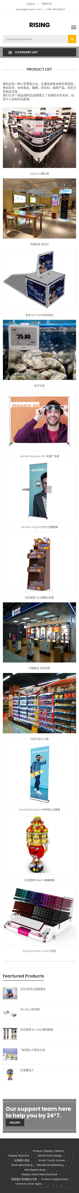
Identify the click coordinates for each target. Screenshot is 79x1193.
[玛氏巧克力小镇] (39, 703)
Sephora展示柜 (39, 173)
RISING (39, 24)
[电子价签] (39, 350)
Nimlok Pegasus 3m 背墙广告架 (39, 456)
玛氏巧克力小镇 (39, 739)
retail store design (50, 1155)
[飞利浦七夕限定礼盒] (10, 1054)
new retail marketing (50, 1165)
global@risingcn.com (29, 9)
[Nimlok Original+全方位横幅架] (39, 491)
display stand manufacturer (40, 1174)
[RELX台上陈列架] (10, 1013)
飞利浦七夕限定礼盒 (32, 1050)
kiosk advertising (22, 1165)
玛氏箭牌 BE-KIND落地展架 (36, 1030)
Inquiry (15, 1122)
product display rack (54, 1179)
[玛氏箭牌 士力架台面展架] (39, 562)
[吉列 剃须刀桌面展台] (10, 993)
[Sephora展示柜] (39, 138)
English (31, 4)
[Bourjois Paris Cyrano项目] (39, 915)
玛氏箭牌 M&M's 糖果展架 (39, 880)
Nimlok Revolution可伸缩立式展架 (39, 809)
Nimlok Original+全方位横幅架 (39, 527)
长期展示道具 (22, 1160)
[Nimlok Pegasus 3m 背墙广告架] (39, 420)
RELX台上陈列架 (30, 1009)
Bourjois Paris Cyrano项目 (39, 951)
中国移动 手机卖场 (39, 668)
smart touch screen (51, 1160)
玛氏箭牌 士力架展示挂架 (39, 597)
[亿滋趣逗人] (10, 1074)
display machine (18, 1155)
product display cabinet (48, 1151)
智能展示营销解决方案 (24, 1179)
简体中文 (47, 4)
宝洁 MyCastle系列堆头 (39, 315)
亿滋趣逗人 (27, 1070)
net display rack (35, 1170)
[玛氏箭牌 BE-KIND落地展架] (10, 1034)
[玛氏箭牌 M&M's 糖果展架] (39, 844)
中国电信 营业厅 (39, 244)
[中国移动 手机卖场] (39, 632)
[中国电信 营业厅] (39, 208)
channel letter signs (28, 1184)
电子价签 (39, 385)
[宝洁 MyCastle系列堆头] (39, 279)
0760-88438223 (55, 9)
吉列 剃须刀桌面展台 (33, 989)
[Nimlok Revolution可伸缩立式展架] (39, 773)
